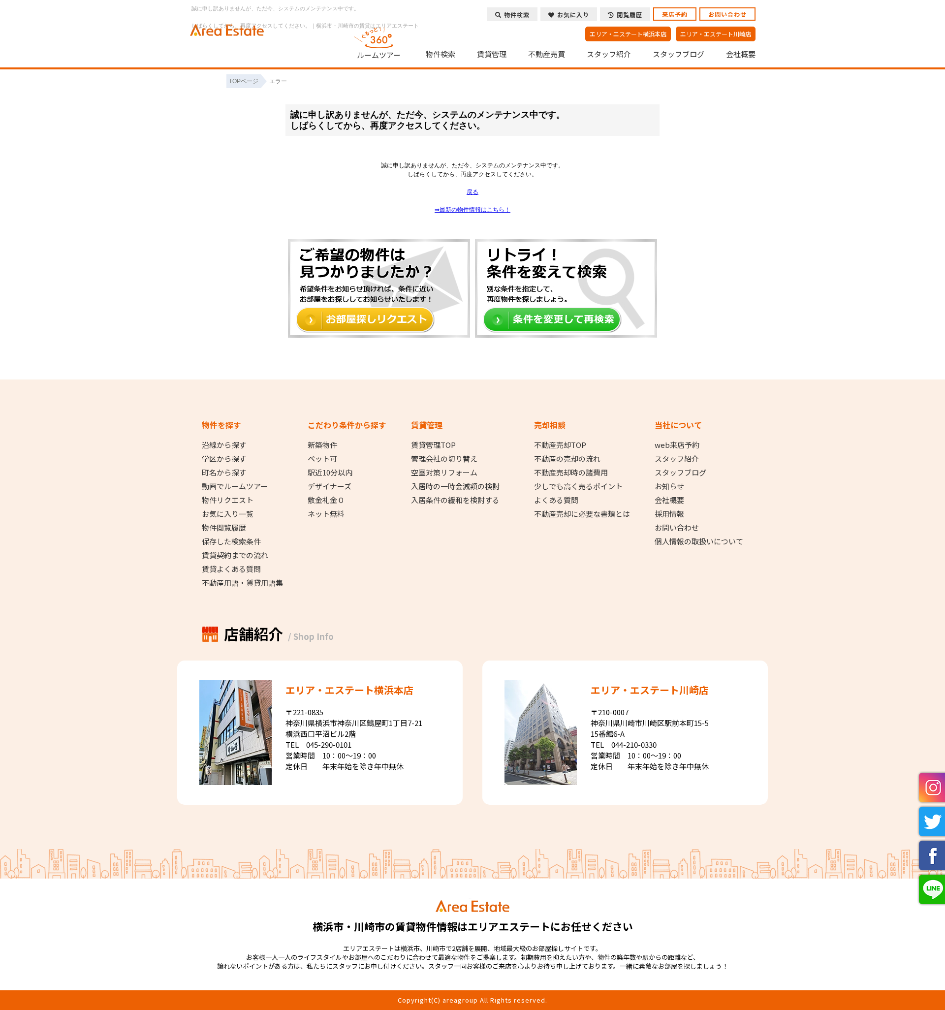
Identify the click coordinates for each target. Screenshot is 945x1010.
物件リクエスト (227, 500)
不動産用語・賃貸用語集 (242, 582)
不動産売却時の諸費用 (571, 472)
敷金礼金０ (326, 500)
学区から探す (224, 458)
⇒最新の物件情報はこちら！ (472, 209)
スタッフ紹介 (609, 54)
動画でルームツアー (235, 486)
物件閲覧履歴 (224, 527)
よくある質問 (556, 500)
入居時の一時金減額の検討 (455, 486)
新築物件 (322, 445)
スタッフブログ (678, 54)
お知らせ (669, 486)
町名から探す (224, 472)
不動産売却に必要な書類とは (582, 513)
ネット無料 (326, 513)
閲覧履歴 (629, 14)
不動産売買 (546, 54)
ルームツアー (379, 55)
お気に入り (573, 14)
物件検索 (440, 54)
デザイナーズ (329, 486)
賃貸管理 (491, 54)
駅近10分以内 (330, 472)
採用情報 (669, 513)
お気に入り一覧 (227, 513)
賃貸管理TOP (433, 445)
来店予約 (675, 14)
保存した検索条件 (231, 541)
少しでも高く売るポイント (578, 486)
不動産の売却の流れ (567, 458)
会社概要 (741, 54)
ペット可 (322, 458)
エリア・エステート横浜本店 (628, 34)
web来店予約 (677, 445)
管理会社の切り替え (444, 458)
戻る (472, 192)
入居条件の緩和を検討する (455, 500)
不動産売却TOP (560, 445)
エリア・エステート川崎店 (715, 34)
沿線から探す (224, 445)
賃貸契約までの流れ (235, 555)
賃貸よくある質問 (231, 569)
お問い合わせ (727, 14)
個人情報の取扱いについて (699, 541)
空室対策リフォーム (444, 472)
